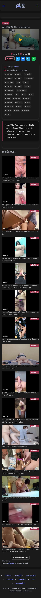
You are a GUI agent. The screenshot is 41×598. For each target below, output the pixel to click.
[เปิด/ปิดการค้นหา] (37, 5)
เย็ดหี (17, 111)
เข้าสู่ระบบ (11, 563)
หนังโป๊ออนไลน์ (22, 90)
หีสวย (8, 98)
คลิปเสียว (9, 78)
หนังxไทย (9, 86)
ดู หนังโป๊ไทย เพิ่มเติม (20, 557)
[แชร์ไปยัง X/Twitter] (18, 59)
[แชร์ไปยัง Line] (34, 59)
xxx (33, 579)
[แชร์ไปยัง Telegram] (28, 59)
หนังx (26, 82)
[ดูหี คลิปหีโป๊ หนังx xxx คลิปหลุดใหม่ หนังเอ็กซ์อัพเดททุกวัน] (20, 5)
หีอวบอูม (19, 103)
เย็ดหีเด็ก (26, 111)
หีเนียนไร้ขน (10, 107)
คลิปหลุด (19, 74)
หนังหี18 (19, 86)
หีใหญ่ (19, 107)
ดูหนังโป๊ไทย (10, 82)
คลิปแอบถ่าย (29, 78)
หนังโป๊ (28, 86)
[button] (3, 6)
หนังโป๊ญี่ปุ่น (10, 90)
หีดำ (32, 94)
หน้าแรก (8, 575)
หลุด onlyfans (31, 575)
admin (16, 66)
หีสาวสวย (17, 98)
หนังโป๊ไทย (5, 23)
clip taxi (9, 74)
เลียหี (8, 115)
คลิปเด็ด (29, 74)
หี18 (25, 94)
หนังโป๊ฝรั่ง (10, 579)
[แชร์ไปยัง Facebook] (23, 59)
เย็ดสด (9, 111)
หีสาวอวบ (27, 98)
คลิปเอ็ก (19, 78)
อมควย (28, 107)
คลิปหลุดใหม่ (20, 583)
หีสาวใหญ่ (9, 103)
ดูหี (19, 82)
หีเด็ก (28, 103)
